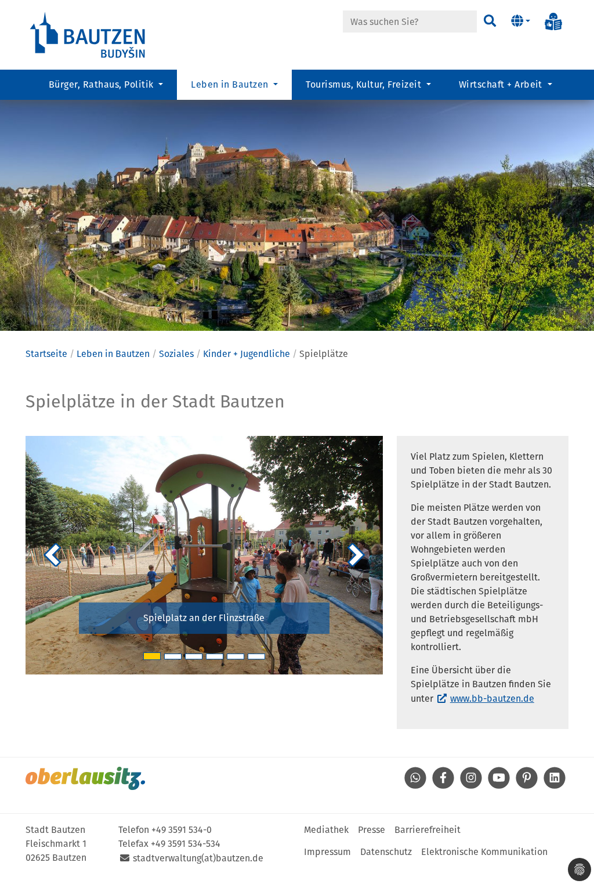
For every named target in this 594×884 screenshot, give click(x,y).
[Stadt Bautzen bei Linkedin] (554, 786)
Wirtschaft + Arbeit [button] (502, 84)
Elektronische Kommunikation (484, 851)
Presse (371, 829)
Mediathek (326, 829)
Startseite (46, 353)
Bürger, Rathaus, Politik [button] (102, 84)
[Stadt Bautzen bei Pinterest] (527, 786)
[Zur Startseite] (88, 33)
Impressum (327, 851)
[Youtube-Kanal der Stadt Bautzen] (499, 786)
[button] (520, 21)
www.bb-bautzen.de (492, 698)
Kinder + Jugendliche (246, 353)
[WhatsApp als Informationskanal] (415, 786)
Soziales (176, 353)
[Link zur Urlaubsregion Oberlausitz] (85, 778)
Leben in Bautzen (113, 353)
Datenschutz (386, 851)
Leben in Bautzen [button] (231, 84)
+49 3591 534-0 (181, 829)
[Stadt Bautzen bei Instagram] (471, 786)
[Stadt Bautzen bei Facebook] (443, 786)
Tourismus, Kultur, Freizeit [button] (364, 84)
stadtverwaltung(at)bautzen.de (198, 858)
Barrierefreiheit (427, 829)
